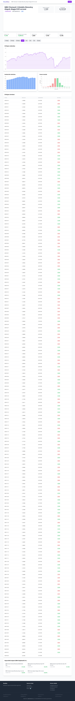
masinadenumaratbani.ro (7, 694)
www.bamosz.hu (31, 698)
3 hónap (12, 40)
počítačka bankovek (58, 696)
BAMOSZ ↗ (29, 688)
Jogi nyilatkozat (29, 686)
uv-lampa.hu (52, 688)
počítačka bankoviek (53, 686)
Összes (38, 40)
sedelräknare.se (5, 696)
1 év (22, 40)
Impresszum (29, 685)
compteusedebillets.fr (24, 694)
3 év (30, 40)
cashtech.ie (39, 696)
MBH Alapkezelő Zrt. (16, 11)
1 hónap (6, 40)
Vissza (70, 1)
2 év (26, 40)
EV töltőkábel (52, 690)
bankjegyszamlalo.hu (54, 685)
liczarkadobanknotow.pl (58, 694)
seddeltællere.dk (23, 696)
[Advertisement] (37, 22)
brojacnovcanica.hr (41, 694)
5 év (34, 40)
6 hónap (18, 40)
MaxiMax (6, 2)
